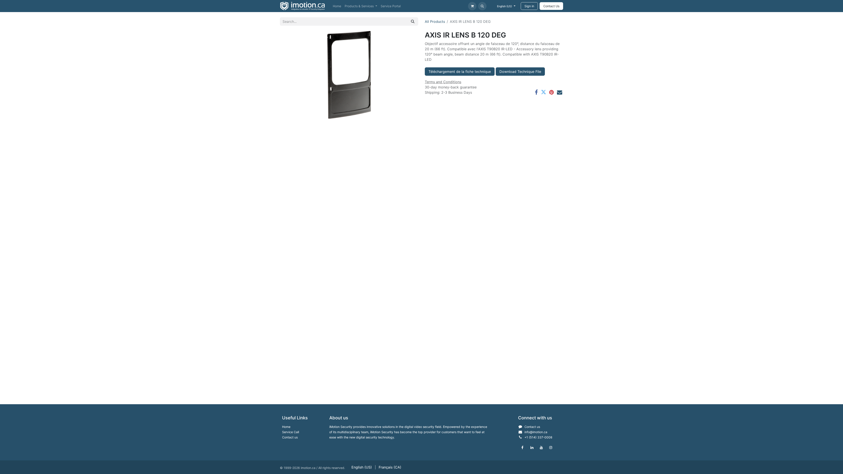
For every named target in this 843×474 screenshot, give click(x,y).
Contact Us (551, 6)
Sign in (529, 6)
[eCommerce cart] (472, 6)
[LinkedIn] (531, 447)
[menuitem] (337, 6)
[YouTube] (541, 447)
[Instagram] (550, 447)
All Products (435, 21)
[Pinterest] (551, 92)
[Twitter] (543, 92)
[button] (482, 6)
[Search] (412, 21)
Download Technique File (520, 71)
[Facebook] (536, 92)
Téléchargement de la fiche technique (460, 71)
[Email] (559, 92)
